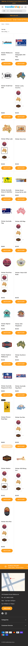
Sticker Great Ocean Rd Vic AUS (20, 191)
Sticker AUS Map (20, 221)
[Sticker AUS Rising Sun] (21, 458)
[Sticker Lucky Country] (21, 75)
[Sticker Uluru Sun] (21, 129)
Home (3, 24)
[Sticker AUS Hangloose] (21, 313)
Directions (7, 608)
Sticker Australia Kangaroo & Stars (6, 387)
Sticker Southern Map (20, 356)
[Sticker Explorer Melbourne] (7, 344)
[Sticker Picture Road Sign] (7, 407)
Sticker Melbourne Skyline (7, 53)
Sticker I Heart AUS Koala (21, 273)
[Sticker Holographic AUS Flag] (21, 42)
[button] (25, 7)
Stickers (7, 24)
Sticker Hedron (5, 468)
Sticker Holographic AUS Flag (20, 54)
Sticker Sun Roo (20, 417)
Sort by (3, 29)
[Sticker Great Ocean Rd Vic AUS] (21, 180)
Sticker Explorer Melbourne (6, 356)
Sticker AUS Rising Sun (20, 469)
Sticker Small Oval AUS (6, 86)
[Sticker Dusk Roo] (7, 262)
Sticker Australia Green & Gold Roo (6, 191)
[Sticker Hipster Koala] (7, 313)
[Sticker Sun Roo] (21, 407)
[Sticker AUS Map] (21, 211)
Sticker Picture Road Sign (5, 418)
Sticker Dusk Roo (6, 272)
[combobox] (14, 11)
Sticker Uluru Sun (20, 139)
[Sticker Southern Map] (21, 344)
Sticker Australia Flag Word (20, 387)
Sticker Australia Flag (6, 222)
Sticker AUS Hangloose (18, 325)
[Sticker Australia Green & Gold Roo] (7, 180)
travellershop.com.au (9, 642)
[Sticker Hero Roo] (7, 511)
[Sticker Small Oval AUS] (7, 75)
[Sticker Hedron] (7, 458)
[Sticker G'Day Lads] (7, 128)
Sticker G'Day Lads (7, 139)
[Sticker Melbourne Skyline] (7, 42)
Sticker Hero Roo (6, 521)
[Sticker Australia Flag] (7, 211)
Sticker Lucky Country (19, 87)
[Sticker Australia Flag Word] (21, 376)
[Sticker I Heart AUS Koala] (21, 262)
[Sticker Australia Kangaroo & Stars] (7, 376)
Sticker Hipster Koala (5, 324)
